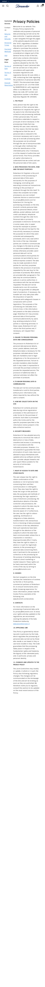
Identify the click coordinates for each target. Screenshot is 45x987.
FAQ (5, 56)
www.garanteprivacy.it (21, 624)
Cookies (7, 79)
